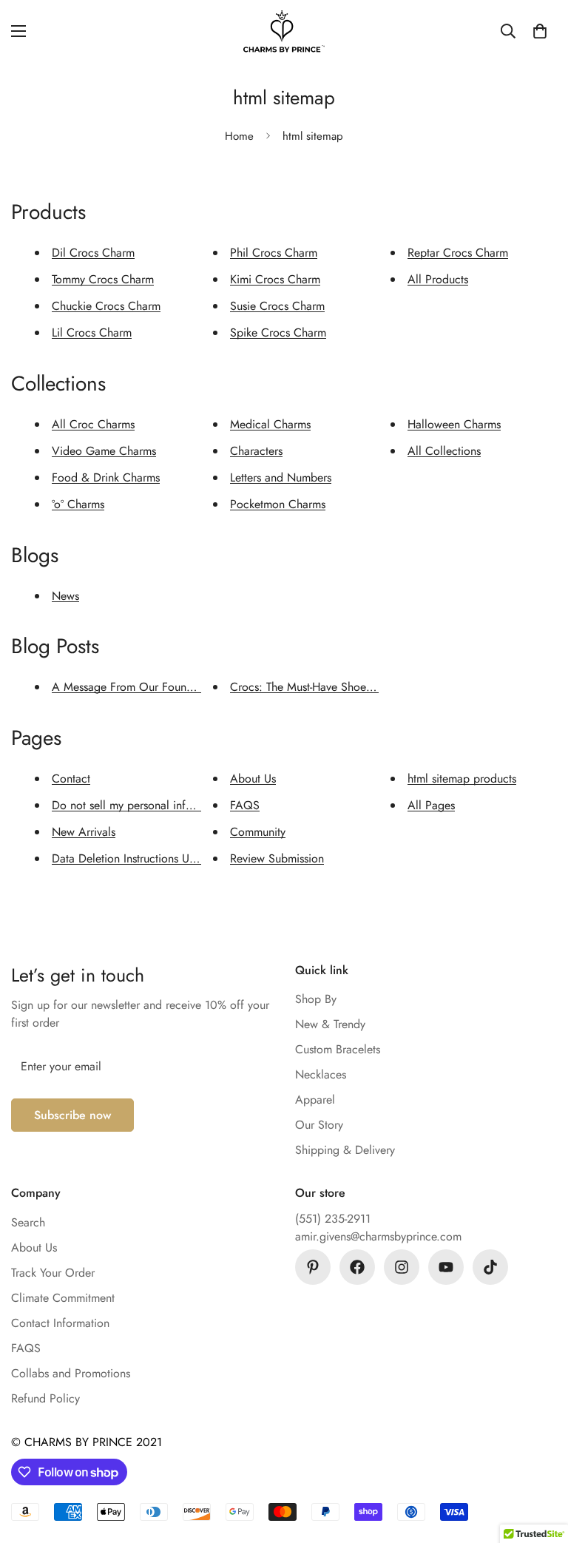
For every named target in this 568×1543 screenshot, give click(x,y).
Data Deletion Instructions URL (126, 858)
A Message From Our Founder (127, 686)
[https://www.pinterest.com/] (313, 1267)
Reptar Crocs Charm (458, 252)
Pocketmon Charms (277, 504)
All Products (438, 279)
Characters (256, 450)
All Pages (431, 805)
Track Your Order (53, 1272)
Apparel (315, 1099)
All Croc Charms (93, 424)
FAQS (245, 805)
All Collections (444, 450)
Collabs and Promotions (70, 1373)
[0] (540, 31)
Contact (71, 778)
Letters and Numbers (280, 477)
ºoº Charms (78, 504)
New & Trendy (330, 1024)
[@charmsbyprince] (357, 1267)
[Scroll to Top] (539, 1462)
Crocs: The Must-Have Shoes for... (314, 686)
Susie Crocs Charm (277, 305)
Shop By (316, 998)
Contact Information (60, 1322)
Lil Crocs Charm (92, 332)
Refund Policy (45, 1398)
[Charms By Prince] (284, 31)
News (65, 595)
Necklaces (320, 1074)
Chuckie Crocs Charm (106, 305)
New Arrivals (83, 831)
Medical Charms (270, 424)
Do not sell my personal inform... (134, 805)
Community (257, 831)
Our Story (319, 1124)
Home (239, 136)
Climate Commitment (63, 1297)
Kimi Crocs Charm (275, 279)
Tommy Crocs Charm (103, 279)
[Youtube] (446, 1267)
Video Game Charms (104, 450)
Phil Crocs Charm (273, 252)
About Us (253, 778)
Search (28, 1222)
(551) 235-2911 (333, 1218)
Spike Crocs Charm (278, 332)
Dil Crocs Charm (93, 252)
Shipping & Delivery (345, 1149)
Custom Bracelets (337, 1049)
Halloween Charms (454, 424)
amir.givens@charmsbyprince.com (378, 1236)
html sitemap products (462, 778)
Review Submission (277, 858)
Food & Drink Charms (106, 477)
